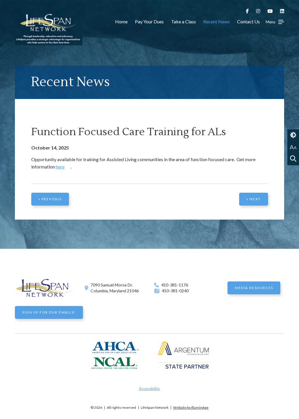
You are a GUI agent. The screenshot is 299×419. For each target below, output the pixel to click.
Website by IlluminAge (190, 407)
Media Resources (254, 288)
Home (121, 21)
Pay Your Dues (149, 21)
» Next (253, 199)
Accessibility (149, 388)
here (60, 166)
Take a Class (183, 21)
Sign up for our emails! (48, 312)
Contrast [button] (293, 135)
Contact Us (248, 21)
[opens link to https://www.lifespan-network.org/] (48, 42)
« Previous (50, 199)
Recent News (216, 21)
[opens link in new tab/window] (249, 11)
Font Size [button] (293, 146)
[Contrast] (293, 135)
